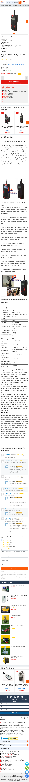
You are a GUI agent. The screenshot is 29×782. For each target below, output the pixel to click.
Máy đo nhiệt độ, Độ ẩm (18, 64)
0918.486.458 (9, 91)
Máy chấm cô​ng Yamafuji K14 (18, 585)
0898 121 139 (11, 769)
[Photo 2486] (14, 21)
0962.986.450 (10, 93)
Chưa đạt (11, 548)
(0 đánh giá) (9, 59)
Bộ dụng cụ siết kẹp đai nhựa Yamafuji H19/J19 (17, 626)
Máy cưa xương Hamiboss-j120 (18, 646)
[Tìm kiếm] (20, 2)
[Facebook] (7, 697)
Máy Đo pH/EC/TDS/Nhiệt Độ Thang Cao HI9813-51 (21, 685)
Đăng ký (14, 713)
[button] (28, 741)
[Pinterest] (21, 697)
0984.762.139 (10, 99)
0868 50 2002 (11, 771)
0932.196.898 (17, 88)
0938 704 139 (8, 768)
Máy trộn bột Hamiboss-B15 (17, 615)
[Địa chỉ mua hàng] (27, 764)
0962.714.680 (15, 91)
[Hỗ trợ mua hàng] (27, 768)
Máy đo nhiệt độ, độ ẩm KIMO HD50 (22, 127)
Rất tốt (10, 542)
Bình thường (12, 546)
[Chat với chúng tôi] (27, 776)
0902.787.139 (11, 88)
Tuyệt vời (11, 540)
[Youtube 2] (14, 697)
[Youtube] (11, 697)
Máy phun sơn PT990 (16, 636)
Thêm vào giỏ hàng (14, 82)
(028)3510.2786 (5, 90)
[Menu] (27, 2)
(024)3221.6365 (22, 91)
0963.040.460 (11, 96)
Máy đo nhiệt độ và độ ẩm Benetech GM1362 (7, 685)
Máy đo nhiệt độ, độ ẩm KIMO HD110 (7, 127)
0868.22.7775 (10, 94)
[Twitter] (18, 697)
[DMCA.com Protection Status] (13, 738)
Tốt (10, 544)
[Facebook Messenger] (27, 772)
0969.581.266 (10, 97)
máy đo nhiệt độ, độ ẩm (10, 417)
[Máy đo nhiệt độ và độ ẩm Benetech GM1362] (7, 676)
